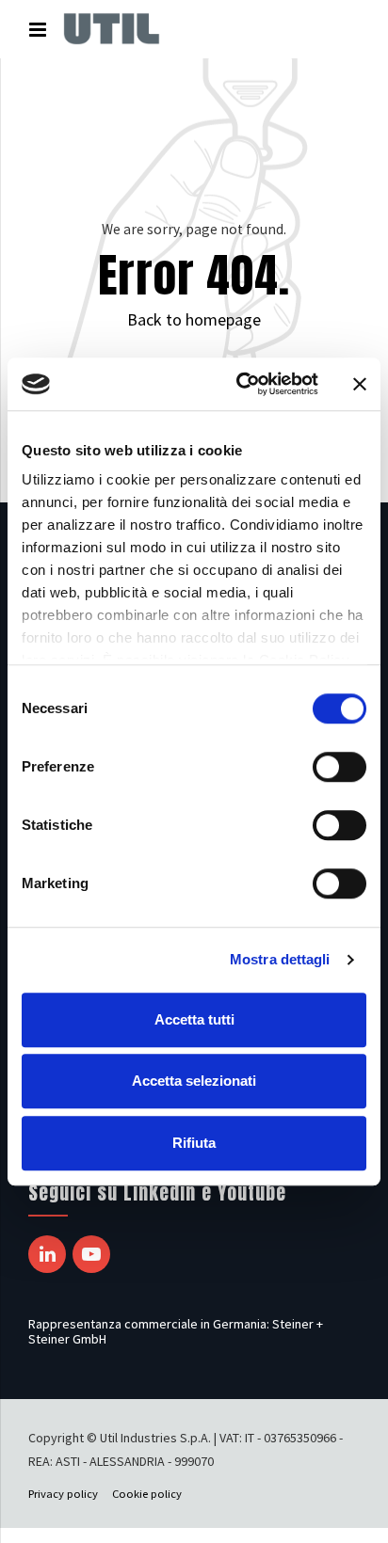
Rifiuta (194, 1143)
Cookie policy (147, 1494)
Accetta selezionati (194, 1081)
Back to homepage (194, 319)
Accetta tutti (194, 1019)
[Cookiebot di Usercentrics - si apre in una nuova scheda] (240, 384)
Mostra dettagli (280, 959)
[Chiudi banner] (359, 383)
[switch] (339, 767)
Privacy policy (63, 1494)
